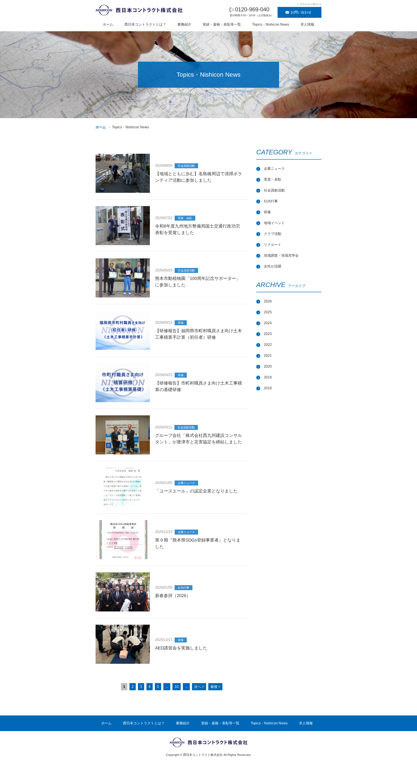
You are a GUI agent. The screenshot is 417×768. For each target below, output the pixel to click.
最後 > (215, 687)
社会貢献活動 (274, 190)
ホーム (108, 24)
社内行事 (271, 201)
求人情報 (307, 24)
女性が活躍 (272, 266)
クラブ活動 (272, 234)
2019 (268, 377)
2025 (268, 312)
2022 (268, 345)
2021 (268, 355)
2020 (268, 366)
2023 (268, 334)
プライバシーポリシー (310, 4)
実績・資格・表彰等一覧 (222, 24)
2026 (268, 301)
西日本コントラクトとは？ (145, 24)
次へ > (199, 687)
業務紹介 (184, 24)
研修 (267, 212)
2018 (268, 388)
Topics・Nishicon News (270, 24)
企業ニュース (274, 168)
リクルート (272, 244)
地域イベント (274, 223)
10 (177, 687)
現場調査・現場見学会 (281, 255)
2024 (268, 323)
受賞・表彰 (272, 179)
